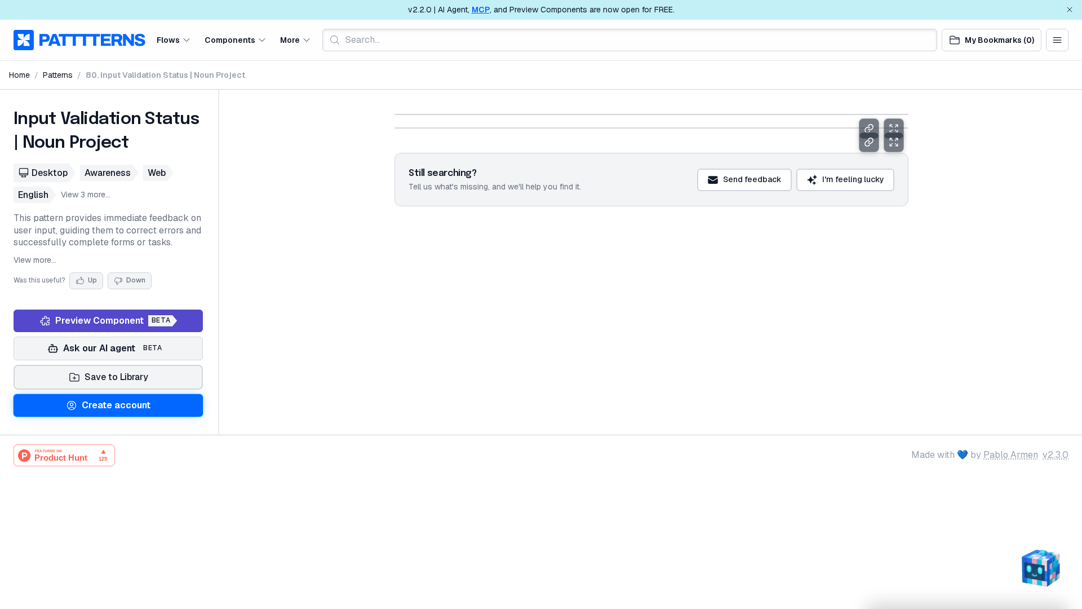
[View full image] (894, 128)
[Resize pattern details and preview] (218, 262)
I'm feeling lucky (853, 206)
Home (19, 75)
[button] (174, 40)
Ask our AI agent (112, 348)
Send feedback (752, 206)
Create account (116, 405)
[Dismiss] (1069, 9)
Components (230, 39)
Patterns (58, 75)
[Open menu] (1057, 40)
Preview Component (112, 320)
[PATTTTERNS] (79, 40)
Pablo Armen (1010, 455)
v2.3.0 (1055, 455)
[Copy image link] (869, 128)
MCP (481, 10)
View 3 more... (85, 194)
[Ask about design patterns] (1040, 567)
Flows (168, 39)
